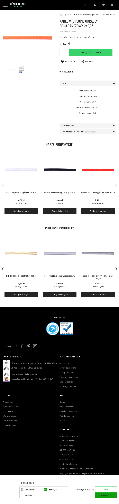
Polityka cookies (66, 416)
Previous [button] (3, 185)
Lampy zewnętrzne (67, 367)
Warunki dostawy (10, 416)
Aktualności (8, 402)
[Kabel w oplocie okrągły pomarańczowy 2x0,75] (9, 70)
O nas (62, 402)
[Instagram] (35, 346)
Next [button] (116, 185)
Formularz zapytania (68, 436)
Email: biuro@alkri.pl (68, 464)
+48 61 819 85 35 (66, 454)
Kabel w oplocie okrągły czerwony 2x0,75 (98, 192)
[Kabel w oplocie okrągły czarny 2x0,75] (59, 170)
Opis (63, 83)
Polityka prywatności (68, 411)
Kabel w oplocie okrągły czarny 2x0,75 (59, 192)
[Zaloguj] (94, 4)
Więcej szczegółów (85, 489)
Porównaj (89, 61)
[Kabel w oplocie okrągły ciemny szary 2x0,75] (98, 253)
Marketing (29, 495)
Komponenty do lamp (68, 377)
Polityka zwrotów (10, 420)
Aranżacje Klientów (67, 386)
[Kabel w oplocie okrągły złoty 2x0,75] (21, 253)
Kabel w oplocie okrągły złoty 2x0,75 (21, 275)
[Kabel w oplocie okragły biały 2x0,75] (21, 170)
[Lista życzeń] (103, 4)
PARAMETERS (67, 125)
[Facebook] (22, 346)
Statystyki (52, 489)
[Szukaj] (85, 4)
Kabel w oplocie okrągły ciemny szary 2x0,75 (98, 277)
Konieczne (29, 489)
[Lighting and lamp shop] (18, 5)
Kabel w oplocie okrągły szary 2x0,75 (59, 275)
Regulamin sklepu (67, 406)
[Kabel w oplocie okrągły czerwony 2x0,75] (98, 170)
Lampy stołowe (66, 372)
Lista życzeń (70, 61)
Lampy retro (64, 363)
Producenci (8, 411)
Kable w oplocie (66, 381)
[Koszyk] (113, 4)
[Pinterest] (28, 346)
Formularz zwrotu (10, 425)
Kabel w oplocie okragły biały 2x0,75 (21, 192)
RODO (62, 420)
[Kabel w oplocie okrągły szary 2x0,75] (59, 253)
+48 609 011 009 (66, 459)
